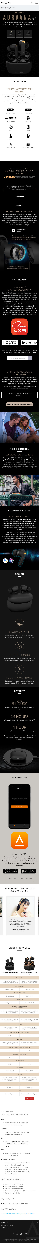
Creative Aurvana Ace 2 (29, 973)
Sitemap (31, 1240)
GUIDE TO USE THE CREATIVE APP (19, 879)
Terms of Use (24, 1240)
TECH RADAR (19, 196)
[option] (19, 187)
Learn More (29, 1098)
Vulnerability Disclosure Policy (13, 1240)
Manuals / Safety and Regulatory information (18, 1213)
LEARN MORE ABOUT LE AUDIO (19, 404)
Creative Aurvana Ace (10, 972)
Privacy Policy (32, 1239)
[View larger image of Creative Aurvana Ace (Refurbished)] (11, 34)
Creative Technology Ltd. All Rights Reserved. (18, 1239)
